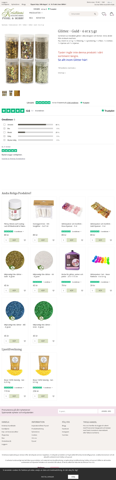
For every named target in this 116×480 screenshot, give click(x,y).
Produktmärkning (38, 429)
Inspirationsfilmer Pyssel (40, 426)
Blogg (23, 4)
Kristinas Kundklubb (9, 426)
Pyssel (34, 441)
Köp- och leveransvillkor (10, 432)
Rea (31, 18)
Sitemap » (62, 73)
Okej (73, 477)
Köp (14, 240)
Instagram (65, 432)
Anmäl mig (106, 411)
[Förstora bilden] (27, 59)
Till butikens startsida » (67, 68)
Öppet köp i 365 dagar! (39, 4)
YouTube (65, 435)
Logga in (4, 2)
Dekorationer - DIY (15, 25)
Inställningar (47, 477)
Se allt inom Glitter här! (72, 60)
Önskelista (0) (6, 441)
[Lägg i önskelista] (25, 240)
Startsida (4, 25)
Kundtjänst (5, 4)
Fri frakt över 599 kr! (58, 4)
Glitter (25, 25)
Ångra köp (5, 435)
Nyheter (40, 18)
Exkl (103, 2)
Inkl (98, 2)
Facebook (65, 429)
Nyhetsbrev (15, 4)
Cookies (34, 435)
